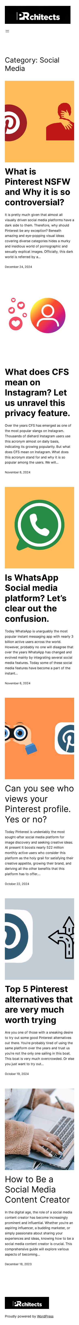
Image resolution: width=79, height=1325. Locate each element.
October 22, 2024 (17, 884)
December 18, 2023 (18, 1264)
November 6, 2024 (17, 472)
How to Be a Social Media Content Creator (37, 1189)
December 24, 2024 (18, 266)
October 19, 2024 (17, 1074)
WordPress (45, 1316)
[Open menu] (7, 31)
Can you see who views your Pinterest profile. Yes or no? (39, 803)
